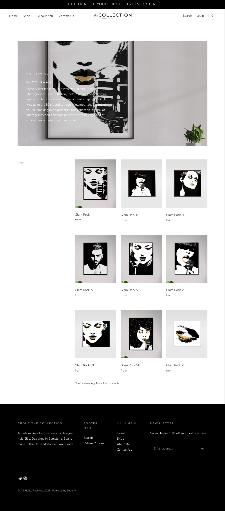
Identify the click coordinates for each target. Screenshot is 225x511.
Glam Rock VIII (130, 365)
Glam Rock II (129, 215)
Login (200, 16)
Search (187, 16)
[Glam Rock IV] (95, 259)
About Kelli (46, 16)
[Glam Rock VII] (95, 334)
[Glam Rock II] (141, 183)
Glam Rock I (83, 215)
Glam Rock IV (84, 290)
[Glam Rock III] (186, 183)
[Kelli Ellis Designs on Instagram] (25, 479)
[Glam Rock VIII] (141, 334)
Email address (162, 443)
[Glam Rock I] (95, 183)
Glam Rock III (175, 215)
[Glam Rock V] (141, 259)
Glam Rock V (129, 290)
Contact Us (66, 16)
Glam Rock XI (175, 365)
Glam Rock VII (84, 365)
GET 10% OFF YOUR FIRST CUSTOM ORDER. (112, 4)
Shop (26, 16)
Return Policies (94, 443)
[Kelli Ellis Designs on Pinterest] (20, 479)
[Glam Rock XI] (186, 334)
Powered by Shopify (64, 490)
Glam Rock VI (175, 290)
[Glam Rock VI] (186, 259)
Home (13, 16)
